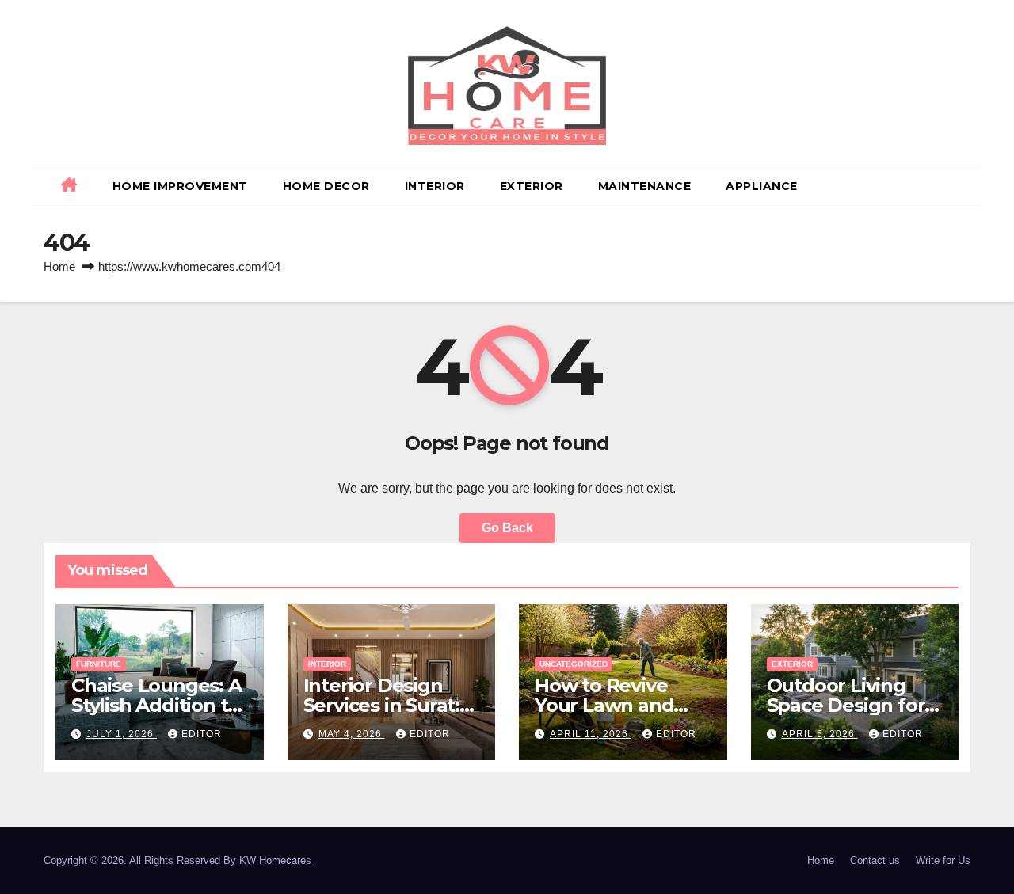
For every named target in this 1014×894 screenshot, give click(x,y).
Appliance (762, 186)
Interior (435, 186)
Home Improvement (180, 186)
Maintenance (645, 186)
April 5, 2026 (820, 734)
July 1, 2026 (121, 734)
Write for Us (943, 860)
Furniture (98, 664)
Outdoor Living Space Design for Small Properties (846, 705)
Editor (201, 734)
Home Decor (326, 186)
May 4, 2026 (351, 734)
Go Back (507, 527)
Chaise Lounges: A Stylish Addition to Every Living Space (157, 705)
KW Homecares (275, 860)
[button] (964, 185)
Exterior (531, 186)
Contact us (875, 860)
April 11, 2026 (590, 734)
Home (59, 266)
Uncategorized (573, 664)
